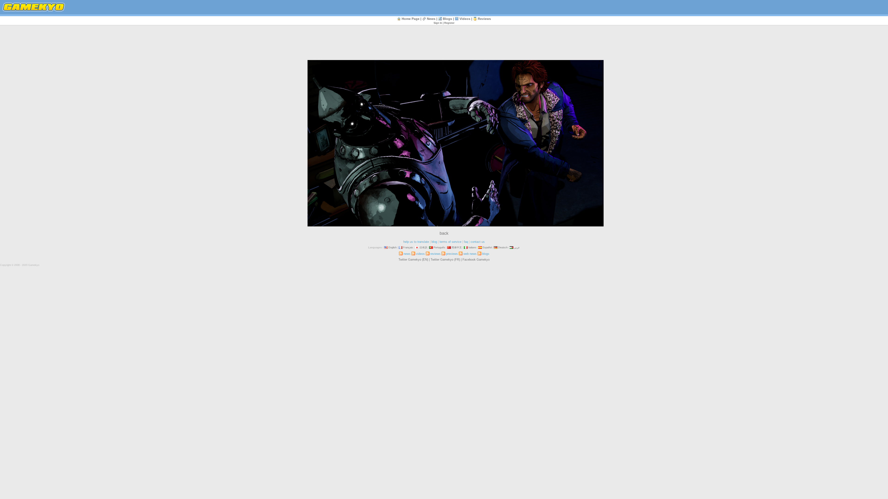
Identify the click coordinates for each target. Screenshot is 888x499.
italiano (472, 247)
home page (410, 19)
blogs (447, 19)
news (431, 19)
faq (466, 241)
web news (470, 254)
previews (452, 254)
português (439, 247)
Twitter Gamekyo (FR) (445, 259)
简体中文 (457, 247)
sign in (438, 22)
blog (434, 241)
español (487, 247)
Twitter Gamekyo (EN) (413, 259)
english (392, 247)
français (408, 247)
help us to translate (416, 241)
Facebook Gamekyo (476, 259)
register (449, 22)
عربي (517, 247)
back (444, 233)
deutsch (503, 247)
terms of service (450, 241)
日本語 (423, 247)
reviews (484, 19)
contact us (478, 241)
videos (464, 19)
